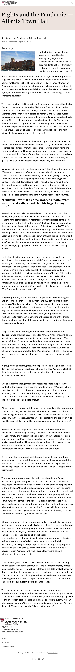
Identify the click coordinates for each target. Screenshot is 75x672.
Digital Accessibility (9, 646)
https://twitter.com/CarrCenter (35, 659)
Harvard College (53, 653)
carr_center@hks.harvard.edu (12, 632)
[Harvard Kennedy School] (13, 2)
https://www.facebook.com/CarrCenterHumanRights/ (32, 659)
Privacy (4, 638)
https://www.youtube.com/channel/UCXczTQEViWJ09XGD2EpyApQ (39, 659)
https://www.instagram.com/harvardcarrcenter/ (43, 659)
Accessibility (6, 642)
